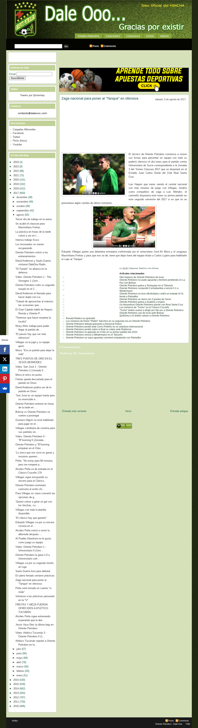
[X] (5, 359)
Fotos (150, 36)
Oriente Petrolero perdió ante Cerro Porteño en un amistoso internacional (104, 326)
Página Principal (89, 36)
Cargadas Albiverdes (24, 129)
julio (19, 648)
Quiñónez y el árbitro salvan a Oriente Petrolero (144, 315)
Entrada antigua (179, 411)
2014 (16, 688)
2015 (16, 684)
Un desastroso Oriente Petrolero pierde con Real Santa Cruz (151, 304)
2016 (16, 679)
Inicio (128, 411)
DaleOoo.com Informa (149, 268)
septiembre (23, 210)
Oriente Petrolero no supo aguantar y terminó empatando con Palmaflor (103, 337)
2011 (16, 701)
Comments (110, 46)
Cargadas (133, 36)
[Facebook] (5, 349)
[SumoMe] (5, 388)
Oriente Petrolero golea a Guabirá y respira (142, 302)
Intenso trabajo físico (27, 239)
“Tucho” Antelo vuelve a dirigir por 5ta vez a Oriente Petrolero (151, 310)
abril (19, 662)
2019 (16, 184)
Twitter (16, 137)
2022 (16, 170)
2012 (16, 697)
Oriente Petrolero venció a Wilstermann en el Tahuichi (94, 334)
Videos (164, 36)
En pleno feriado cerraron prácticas (35, 575)
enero (19, 675)
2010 (16, 706)
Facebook (18, 133)
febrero (20, 671)
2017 (16, 193)
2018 (16, 188)
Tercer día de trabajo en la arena (33, 219)
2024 (16, 162)
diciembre (22, 197)
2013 (16, 693)
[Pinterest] (5, 378)
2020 (16, 179)
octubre (21, 206)
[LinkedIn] (5, 369)
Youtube (17, 144)
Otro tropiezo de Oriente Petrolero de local (141, 277)
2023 (16, 166)
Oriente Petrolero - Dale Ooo (168, 724)
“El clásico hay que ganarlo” (31, 517)
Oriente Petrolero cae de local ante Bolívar (141, 313)
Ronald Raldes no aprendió (80, 318)
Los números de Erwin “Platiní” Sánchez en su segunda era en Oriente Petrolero (108, 321)
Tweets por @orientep (32, 95)
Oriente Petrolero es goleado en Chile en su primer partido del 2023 (101, 332)
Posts (96, 46)
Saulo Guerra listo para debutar (32, 571)
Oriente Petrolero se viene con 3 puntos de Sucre (145, 299)
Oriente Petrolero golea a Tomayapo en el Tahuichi (146, 285)
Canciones (113, 36)
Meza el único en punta (28, 374)
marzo (20, 666)
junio (19, 653)
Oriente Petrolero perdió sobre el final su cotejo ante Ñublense (98, 329)
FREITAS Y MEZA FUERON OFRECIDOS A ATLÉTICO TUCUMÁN (31, 608)
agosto (20, 214)
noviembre (22, 201)
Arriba (15, 721)
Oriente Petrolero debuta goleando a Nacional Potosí (94, 324)
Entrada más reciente (74, 411)
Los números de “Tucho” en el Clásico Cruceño (144, 307)
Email (12, 74)
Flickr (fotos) (20, 140)
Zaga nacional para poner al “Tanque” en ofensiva (99, 98)
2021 (16, 175)
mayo (19, 657)
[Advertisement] (99, 40)
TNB (188, 724)
